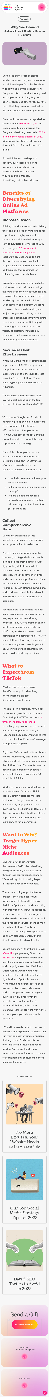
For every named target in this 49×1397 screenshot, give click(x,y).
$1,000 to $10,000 (28, 123)
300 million (8, 953)
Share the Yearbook (24, 1324)
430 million (8, 957)
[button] (42, 7)
